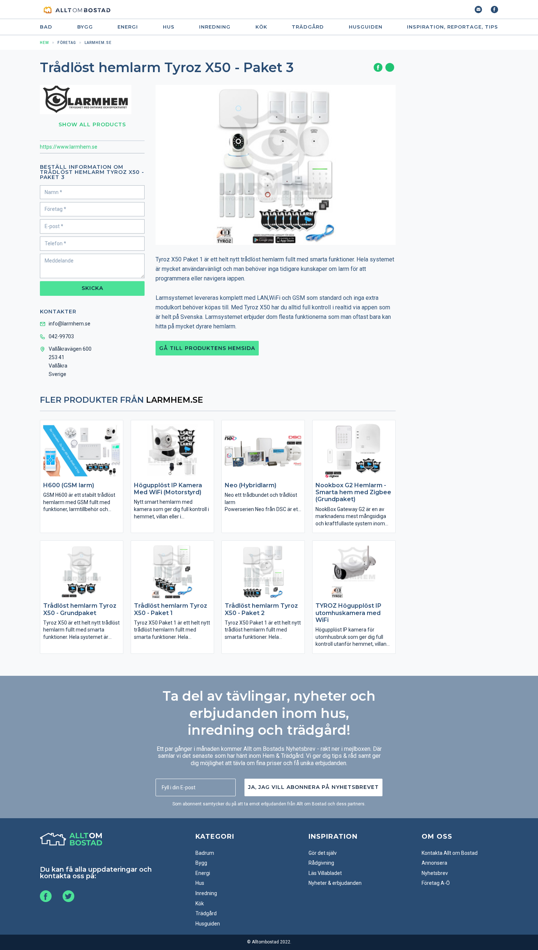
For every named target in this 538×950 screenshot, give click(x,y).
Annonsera (434, 863)
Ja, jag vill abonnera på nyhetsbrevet (313, 787)
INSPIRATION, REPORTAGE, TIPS (452, 27)
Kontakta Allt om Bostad (450, 853)
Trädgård (308, 27)
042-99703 (61, 336)
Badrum (204, 853)
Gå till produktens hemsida (207, 348)
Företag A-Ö (436, 883)
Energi (127, 27)
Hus (169, 27)
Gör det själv (323, 853)
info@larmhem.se (69, 324)
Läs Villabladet (325, 873)
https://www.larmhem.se (68, 147)
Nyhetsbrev (435, 873)
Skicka (92, 288)
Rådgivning (321, 863)
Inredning (215, 27)
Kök (261, 27)
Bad (46, 27)
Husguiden (365, 27)
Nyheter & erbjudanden (335, 883)
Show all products (92, 124)
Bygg (85, 27)
